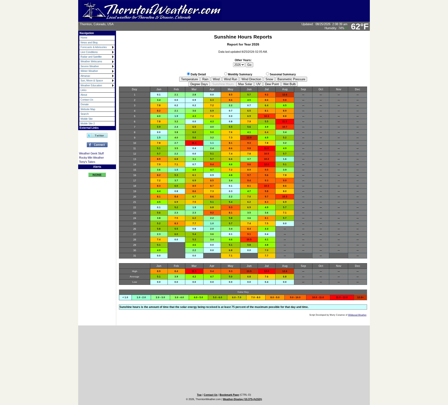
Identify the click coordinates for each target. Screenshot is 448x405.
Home (83, 37)
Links (83, 90)
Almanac (85, 75)
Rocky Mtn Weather (91, 157)
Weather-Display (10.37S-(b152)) (242, 399)
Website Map (87, 109)
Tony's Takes (87, 162)
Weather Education (91, 85)
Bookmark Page (229, 394)
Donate (84, 104)
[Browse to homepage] (152, 18)
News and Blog (89, 42)
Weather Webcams (91, 61)
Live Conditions (89, 52)
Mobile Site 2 (87, 123)
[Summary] (97, 173)
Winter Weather (89, 71)
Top (199, 394)
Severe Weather (89, 66)
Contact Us (86, 99)
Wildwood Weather (357, 315)
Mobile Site (86, 118)
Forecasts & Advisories (93, 47)
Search (84, 113)
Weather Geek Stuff (91, 153)
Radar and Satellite (91, 56)
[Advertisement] (94, 251)
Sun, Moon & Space (91, 80)
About (83, 94)
